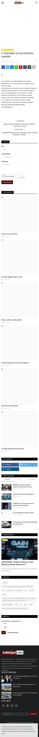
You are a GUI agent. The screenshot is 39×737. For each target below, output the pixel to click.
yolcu (25, 604)
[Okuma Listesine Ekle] (33, 67)
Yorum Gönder (7, 182)
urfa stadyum (18, 590)
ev (20, 604)
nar (26, 590)
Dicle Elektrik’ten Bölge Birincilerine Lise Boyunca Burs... (24, 685)
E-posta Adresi (5, 154)
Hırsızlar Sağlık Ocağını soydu (11, 277)
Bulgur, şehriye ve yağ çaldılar (11, 320)
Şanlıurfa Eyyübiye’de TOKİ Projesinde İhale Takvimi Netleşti (25, 694)
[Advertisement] (19, 20)
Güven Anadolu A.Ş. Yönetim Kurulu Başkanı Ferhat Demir (17, 586)
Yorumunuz (4, 161)
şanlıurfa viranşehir (7, 604)
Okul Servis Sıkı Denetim (9, 406)
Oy (3, 632)
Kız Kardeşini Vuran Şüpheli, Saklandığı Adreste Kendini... (25, 523)
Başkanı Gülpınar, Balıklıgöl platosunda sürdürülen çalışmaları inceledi (19, 125)
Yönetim (31, 590)
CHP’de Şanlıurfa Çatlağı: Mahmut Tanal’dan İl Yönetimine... (25, 677)
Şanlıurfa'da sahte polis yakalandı (23, 494)
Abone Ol (33, 714)
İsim (2, 146)
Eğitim (3, 49)
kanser (4, 594)
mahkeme (10, 590)
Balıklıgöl (10, 49)
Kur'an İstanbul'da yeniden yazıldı (23, 512)
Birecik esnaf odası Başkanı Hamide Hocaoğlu (14, 608)
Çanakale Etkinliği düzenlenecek (12, 449)
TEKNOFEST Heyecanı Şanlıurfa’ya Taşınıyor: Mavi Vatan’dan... (23, 504)
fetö (3, 590)
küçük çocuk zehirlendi (9, 234)
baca (31, 604)
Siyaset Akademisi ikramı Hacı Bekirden (15, 363)
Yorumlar (5, 142)
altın (16, 604)
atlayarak (4, 582)
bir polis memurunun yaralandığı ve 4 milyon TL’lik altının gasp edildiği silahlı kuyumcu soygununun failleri (18, 599)
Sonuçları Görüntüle (12, 632)
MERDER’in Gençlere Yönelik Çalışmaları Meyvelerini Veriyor (22, 486)
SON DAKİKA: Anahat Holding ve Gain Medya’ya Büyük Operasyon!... (17, 563)
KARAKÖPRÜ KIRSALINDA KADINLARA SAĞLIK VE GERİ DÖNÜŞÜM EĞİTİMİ (19, 134)
